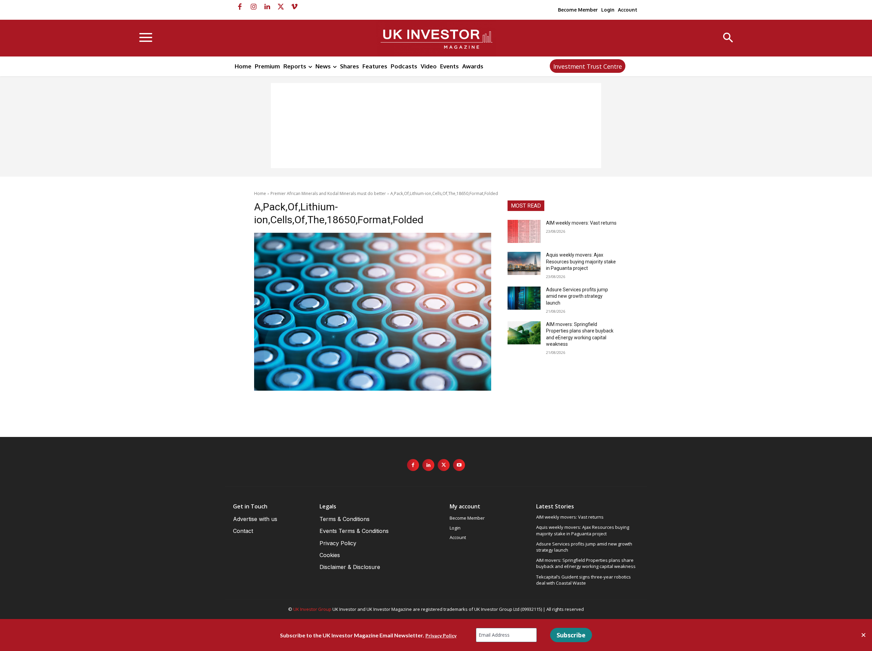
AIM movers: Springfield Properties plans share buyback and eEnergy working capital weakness (586, 563)
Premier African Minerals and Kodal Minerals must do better (328, 193)
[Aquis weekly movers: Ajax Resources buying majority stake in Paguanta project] (524, 263)
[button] (728, 38)
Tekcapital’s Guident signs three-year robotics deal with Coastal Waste (583, 580)
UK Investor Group (312, 609)
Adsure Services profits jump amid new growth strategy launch (577, 296)
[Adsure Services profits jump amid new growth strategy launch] (524, 298)
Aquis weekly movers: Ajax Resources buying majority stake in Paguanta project (581, 261)
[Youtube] (459, 465)
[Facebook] (240, 7)
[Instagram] (253, 7)
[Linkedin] (267, 7)
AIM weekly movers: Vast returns (581, 223)
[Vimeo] (294, 7)
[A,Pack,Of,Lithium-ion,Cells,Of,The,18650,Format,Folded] (372, 312)
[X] (280, 7)
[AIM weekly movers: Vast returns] (524, 231)
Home (260, 193)
